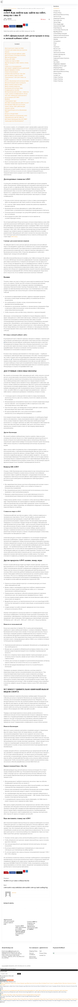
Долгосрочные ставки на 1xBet (14, 48)
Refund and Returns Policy (61, 14)
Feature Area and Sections (61, 35)
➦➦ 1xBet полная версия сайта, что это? (17, 102)
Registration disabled (59, 64)
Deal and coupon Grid (59, 37)
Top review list (57, 20)
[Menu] (2, 2)
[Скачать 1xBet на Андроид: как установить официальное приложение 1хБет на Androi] (32, 907)
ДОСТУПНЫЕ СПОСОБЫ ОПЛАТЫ (15, 55)
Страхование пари (10, 101)
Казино (7, 52)
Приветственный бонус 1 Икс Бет (15, 73)
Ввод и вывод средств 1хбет (13, 84)
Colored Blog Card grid (60, 33)
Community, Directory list (60, 29)
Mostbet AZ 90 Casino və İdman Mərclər (16, 881)
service (9, 18)
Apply (19, 973)
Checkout (56, 47)
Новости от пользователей (13, 66)
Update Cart (3, 980)
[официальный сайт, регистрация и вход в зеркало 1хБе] (9, 907)
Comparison (57, 41)
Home (5, 8)
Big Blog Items (57, 31)
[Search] (75, 2)
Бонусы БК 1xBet (10, 59)
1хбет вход (14, 236)
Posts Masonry (57, 28)
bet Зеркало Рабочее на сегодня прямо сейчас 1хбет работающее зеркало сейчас (15, 106)
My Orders (56, 62)
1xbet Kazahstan (12, 8)
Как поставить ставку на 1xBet (14, 75)
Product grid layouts (59, 54)
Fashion (55, 60)
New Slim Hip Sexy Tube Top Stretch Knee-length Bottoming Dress (19, 996)
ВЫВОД (7, 99)
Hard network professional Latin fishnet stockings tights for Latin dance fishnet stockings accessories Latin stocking (33, 992)
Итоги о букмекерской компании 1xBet (17, 81)
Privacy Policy (57, 12)
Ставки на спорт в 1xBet (12, 61)
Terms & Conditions (59, 69)
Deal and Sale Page (59, 26)
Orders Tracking (58, 77)
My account (56, 48)
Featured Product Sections (61, 58)
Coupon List (56, 50)
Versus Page (57, 22)
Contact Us (56, 11)
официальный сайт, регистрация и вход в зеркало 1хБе (9, 922)
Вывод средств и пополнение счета (16, 115)
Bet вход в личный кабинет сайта (15, 53)
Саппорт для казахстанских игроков (16, 50)
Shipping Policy (57, 67)
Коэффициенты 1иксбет (12, 90)
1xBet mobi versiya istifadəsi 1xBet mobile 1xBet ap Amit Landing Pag (26, 887)
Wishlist (55, 39)
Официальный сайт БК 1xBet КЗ (14, 117)
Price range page (58, 24)
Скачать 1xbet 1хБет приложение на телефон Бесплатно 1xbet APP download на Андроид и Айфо (20, 930)
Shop (55, 43)
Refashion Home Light (59, 65)
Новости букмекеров (11, 72)
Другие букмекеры (11, 57)
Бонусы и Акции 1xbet (11, 113)
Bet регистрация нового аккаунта (15, 82)
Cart (54, 45)
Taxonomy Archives (59, 52)
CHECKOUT (10, 980)
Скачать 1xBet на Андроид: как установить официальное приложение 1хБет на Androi (32, 925)
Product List (56, 56)
